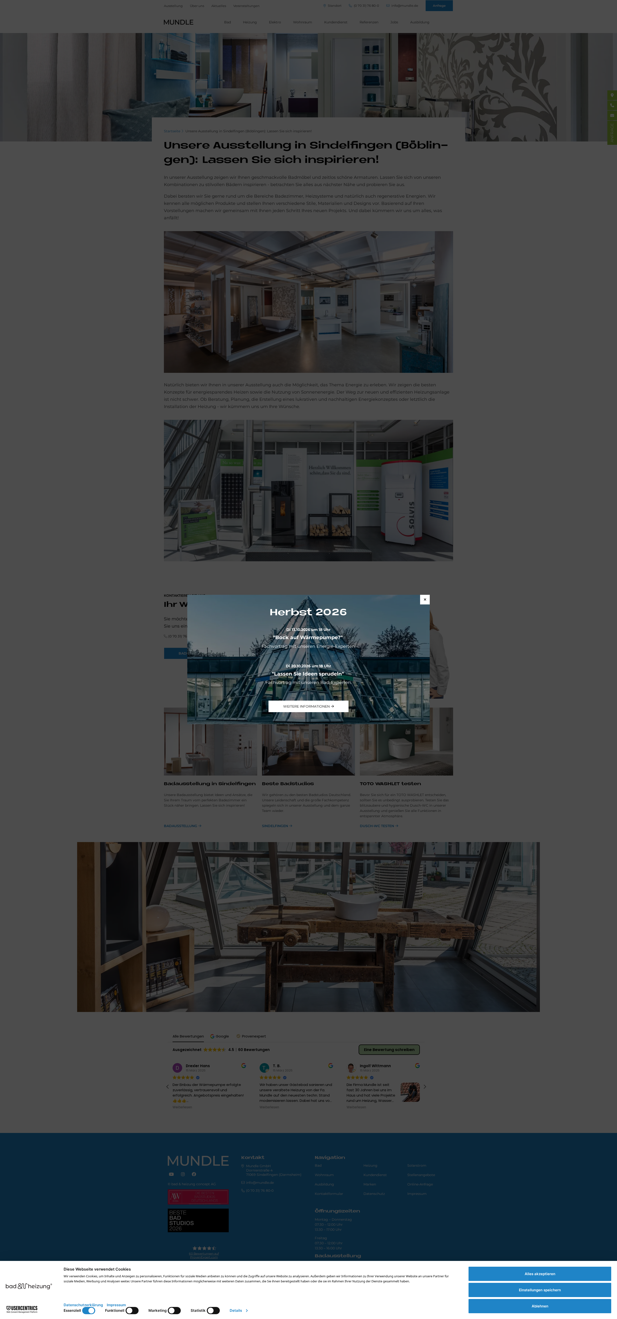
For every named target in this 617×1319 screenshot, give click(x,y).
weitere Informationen (306, 706)
